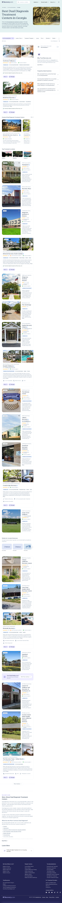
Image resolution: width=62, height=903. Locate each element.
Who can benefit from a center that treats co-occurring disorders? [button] (46, 74)
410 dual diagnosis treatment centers (14, 21)
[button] (54, 41)
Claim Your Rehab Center (51, 882)
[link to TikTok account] (54, 892)
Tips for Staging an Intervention (9, 887)
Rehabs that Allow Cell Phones (31, 877)
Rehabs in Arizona (6, 872)
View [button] (5, 76)
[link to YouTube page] (51, 892)
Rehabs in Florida (6, 866)
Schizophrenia (6, 834)
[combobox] (23, 2)
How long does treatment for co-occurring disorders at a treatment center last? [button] (46, 79)
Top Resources (6, 880)
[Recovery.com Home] (7, 2)
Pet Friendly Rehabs (29, 875)
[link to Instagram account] (57, 892)
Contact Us (48, 887)
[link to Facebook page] (60, 892)
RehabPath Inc (38, 897)
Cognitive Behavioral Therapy (31, 869)
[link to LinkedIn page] (49, 892)
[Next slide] (32, 51)
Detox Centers (28, 868)
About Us (48, 885)
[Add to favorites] (31, 46)
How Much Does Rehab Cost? (9, 888)
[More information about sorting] (59, 41)
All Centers (4, 7)
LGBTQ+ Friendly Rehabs (30, 872)
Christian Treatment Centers (52, 877)
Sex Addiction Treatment (52, 875)
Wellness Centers (28, 874)
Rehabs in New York (7, 869)
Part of (27, 328)
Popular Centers (28, 864)
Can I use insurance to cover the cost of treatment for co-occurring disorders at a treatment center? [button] (46, 90)
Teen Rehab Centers (51, 871)
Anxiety (5, 826)
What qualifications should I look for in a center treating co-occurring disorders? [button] (46, 84)
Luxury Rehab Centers (29, 866)
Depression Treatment (51, 868)
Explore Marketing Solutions (51, 884)
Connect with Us (49, 890)
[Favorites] (58, 2)
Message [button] (12, 76)
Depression (6, 828)
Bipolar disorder (7, 833)
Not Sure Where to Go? (8, 864)
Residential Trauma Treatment (53, 874)
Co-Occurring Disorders (12, 7)
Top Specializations (51, 864)
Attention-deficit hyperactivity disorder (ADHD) (14, 829)
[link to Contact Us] (46, 892)
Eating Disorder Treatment (52, 866)
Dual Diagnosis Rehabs (51, 872)
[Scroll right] (59, 38)
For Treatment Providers (51, 880)
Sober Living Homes (29, 871)
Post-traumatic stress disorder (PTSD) (12, 831)
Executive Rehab (50, 869)
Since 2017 (53, 60)
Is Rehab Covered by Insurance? (9, 885)
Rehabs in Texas (6, 871)
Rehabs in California (7, 868)
